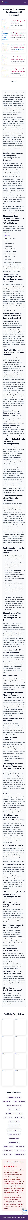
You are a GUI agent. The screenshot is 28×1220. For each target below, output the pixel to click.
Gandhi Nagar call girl (19, 1101)
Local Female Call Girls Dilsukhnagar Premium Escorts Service (17, 59)
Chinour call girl (20, 1146)
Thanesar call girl (14, 1121)
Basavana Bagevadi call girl (14, 1105)
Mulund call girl (7, 1154)
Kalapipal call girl (8, 1146)
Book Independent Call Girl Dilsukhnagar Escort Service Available (17, 71)
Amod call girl (6, 1101)
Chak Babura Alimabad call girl (14, 1113)
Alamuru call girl (8, 1150)
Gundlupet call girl (19, 1154)
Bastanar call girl (19, 1150)
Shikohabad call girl (14, 1142)
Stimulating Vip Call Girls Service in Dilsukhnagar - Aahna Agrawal (17, 47)
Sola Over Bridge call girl (14, 1130)
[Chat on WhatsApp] (24, 1216)
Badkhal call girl (19, 1117)
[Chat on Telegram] (24, 1210)
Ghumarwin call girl (14, 1109)
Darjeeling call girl (14, 1138)
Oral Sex (7, 235)
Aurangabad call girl (14, 1126)
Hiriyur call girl (8, 1117)
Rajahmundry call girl (14, 1134)
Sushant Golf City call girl (14, 1097)
